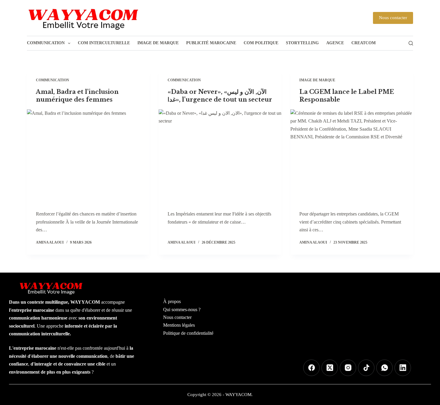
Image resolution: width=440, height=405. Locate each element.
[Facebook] (311, 368)
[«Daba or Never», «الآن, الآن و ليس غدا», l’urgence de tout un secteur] (220, 155)
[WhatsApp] (384, 368)
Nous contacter (393, 17)
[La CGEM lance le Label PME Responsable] (351, 155)
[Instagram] (348, 368)
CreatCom (363, 43)
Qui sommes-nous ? (182, 309)
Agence (335, 43)
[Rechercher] (411, 43)
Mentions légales (179, 325)
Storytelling (302, 43)
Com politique (261, 43)
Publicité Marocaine (211, 43)
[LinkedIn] (403, 368)
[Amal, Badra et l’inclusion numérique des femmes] (88, 155)
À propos (172, 301)
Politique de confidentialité (188, 333)
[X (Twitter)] (329, 368)
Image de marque (158, 43)
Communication (46, 43)
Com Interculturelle (104, 43)
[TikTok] (366, 368)
